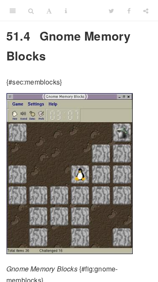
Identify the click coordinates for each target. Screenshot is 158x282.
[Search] (31, 10)
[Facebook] (129, 10)
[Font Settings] (49, 10)
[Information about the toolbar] (66, 10)
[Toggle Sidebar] (12, 10)
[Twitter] (111, 10)
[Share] (146, 10)
